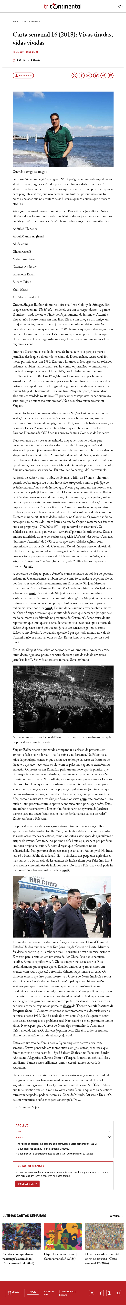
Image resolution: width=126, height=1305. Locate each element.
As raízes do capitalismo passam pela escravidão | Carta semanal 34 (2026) (57, 1143)
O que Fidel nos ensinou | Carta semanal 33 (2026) (44, 1148)
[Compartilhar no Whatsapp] (89, 75)
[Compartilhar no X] (74, 75)
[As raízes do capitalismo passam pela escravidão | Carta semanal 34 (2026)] (21, 1236)
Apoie (33, 1291)
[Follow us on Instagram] (109, 1293)
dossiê (67, 1006)
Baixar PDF (25, 75)
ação (20, 770)
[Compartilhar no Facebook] (82, 75)
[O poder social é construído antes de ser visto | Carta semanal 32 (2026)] (104, 1236)
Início (16, 21)
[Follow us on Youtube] (118, 1293)
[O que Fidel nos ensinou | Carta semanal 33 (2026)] (63, 1236)
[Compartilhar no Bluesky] (96, 75)
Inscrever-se (26, 1183)
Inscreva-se (14, 1293)
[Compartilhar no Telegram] (103, 75)
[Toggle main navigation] (5, 6)
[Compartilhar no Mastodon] (111, 75)
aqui (28, 566)
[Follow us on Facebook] (101, 1293)
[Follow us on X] (92, 1293)
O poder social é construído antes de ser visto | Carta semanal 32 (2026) (55, 1153)
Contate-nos (49, 1293)
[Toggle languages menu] (120, 6)
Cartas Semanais (31, 21)
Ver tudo (115, 1216)
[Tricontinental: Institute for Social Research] (62, 6)
